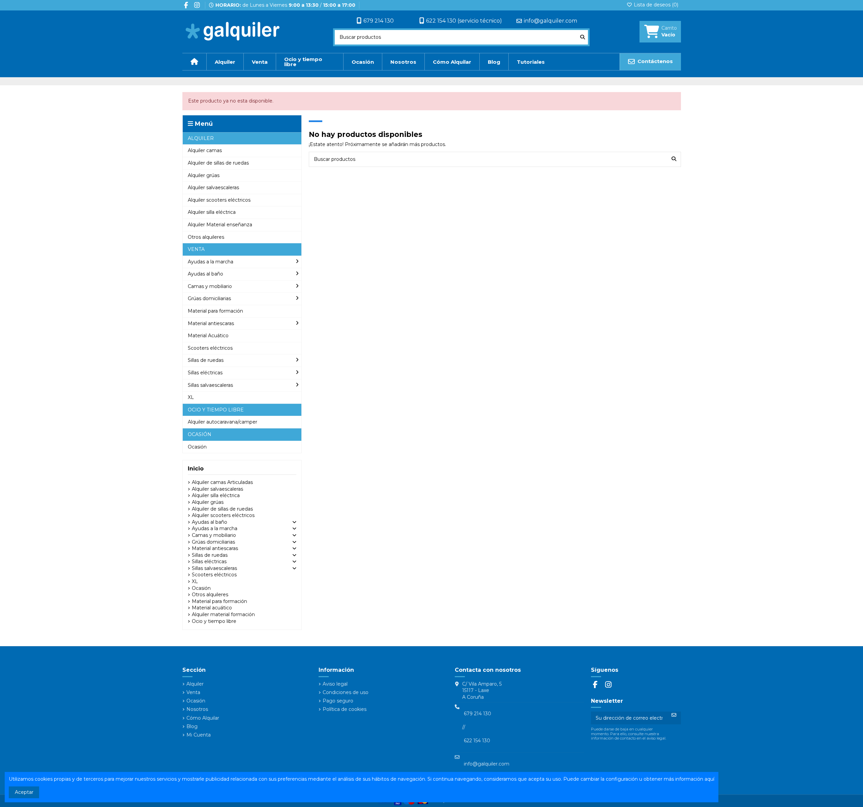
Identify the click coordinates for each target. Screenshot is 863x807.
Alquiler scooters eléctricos (223, 515)
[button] (242, 138)
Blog (192, 726)
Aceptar (24, 792)
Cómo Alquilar (202, 718)
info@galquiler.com (550, 21)
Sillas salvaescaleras (214, 568)
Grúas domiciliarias (213, 542)
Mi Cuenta (198, 735)
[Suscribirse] (674, 715)
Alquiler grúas (208, 502)
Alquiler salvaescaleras (217, 489)
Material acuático (212, 608)
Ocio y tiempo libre (214, 621)
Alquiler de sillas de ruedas (222, 509)
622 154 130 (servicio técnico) (464, 21)
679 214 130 (378, 21)
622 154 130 (477, 741)
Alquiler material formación (223, 614)
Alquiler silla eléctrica (216, 495)
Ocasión (201, 588)
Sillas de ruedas (210, 555)
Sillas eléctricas (209, 561)
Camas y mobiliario (214, 535)
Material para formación (219, 601)
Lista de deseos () (655, 5)
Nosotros (197, 709)
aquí (709, 779)
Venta (193, 692)
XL (195, 581)
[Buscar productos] (582, 37)
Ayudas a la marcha (214, 528)
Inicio (196, 468)
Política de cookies (344, 709)
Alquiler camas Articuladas (222, 482)
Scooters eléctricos (214, 575)
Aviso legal (335, 684)
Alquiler (195, 684)
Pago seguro (338, 701)
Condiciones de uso (345, 692)
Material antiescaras (215, 548)
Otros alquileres (210, 595)
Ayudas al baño (209, 522)
